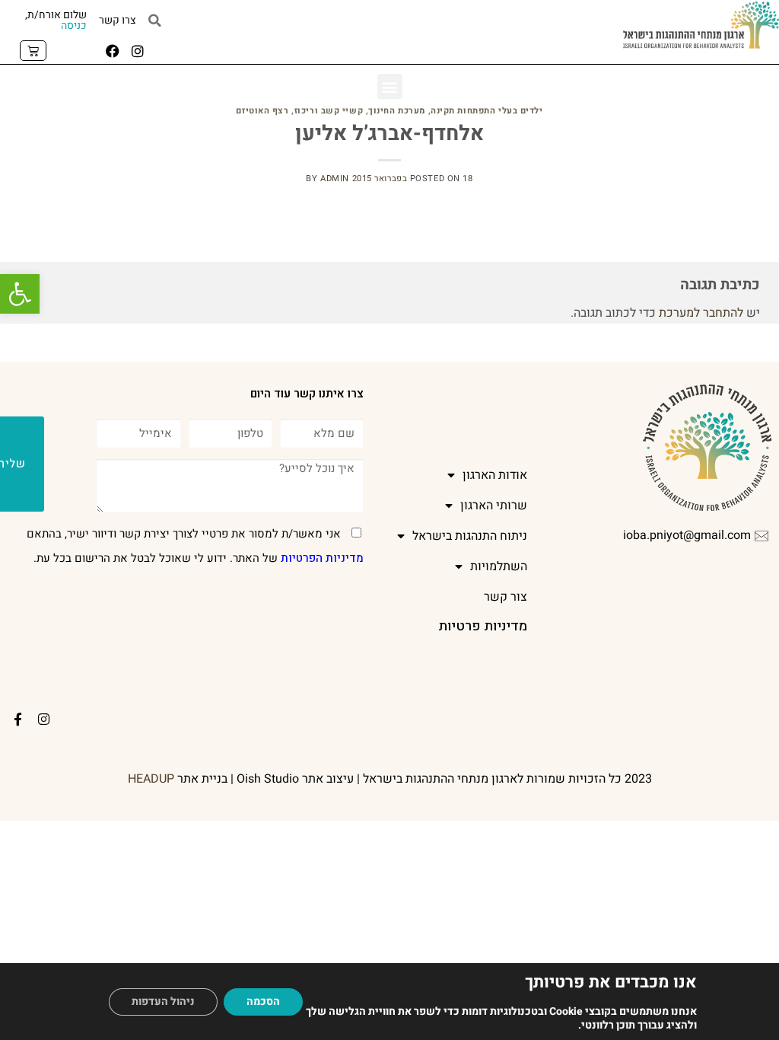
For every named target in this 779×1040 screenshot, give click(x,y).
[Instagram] (138, 51)
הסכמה (263, 1002)
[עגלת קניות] (33, 50)
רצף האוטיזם (262, 110)
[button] (20, 294)
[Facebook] (112, 51)
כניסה (74, 25)
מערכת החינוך (396, 110)
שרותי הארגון (493, 505)
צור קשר (505, 597)
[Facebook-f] (18, 719)
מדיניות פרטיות (482, 626)
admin (334, 178)
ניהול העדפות (163, 1002)
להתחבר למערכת (701, 313)
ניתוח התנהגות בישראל (469, 536)
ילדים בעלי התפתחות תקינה (486, 110)
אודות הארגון (495, 475)
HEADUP (151, 779)
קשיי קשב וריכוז (328, 110)
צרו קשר (117, 20)
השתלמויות (498, 566)
